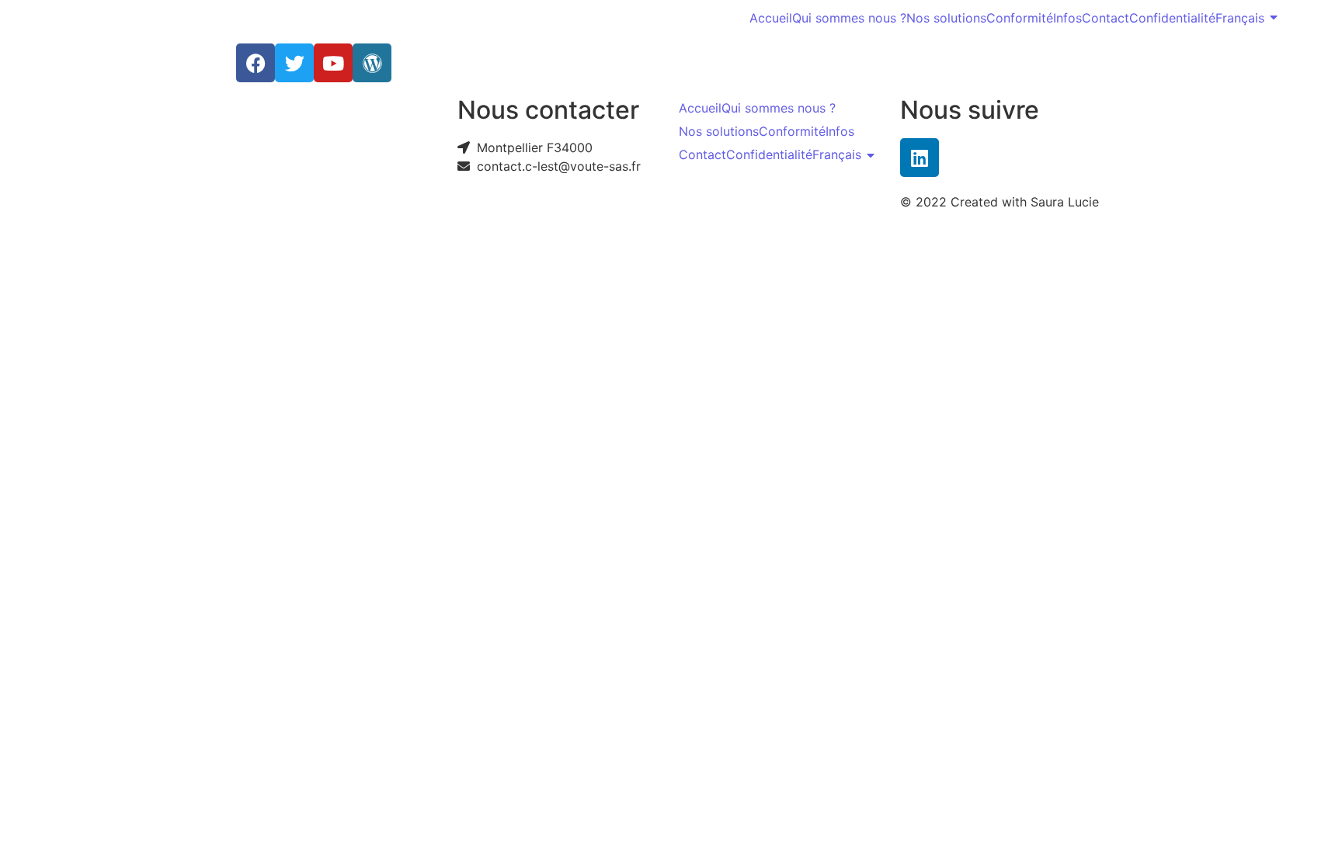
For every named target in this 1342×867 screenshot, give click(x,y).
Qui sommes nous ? (849, 18)
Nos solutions (946, 18)
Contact (1105, 18)
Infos (1067, 18)
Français (1239, 18)
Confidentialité (1172, 18)
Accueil (770, 18)
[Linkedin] (919, 157)
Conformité (1019, 18)
